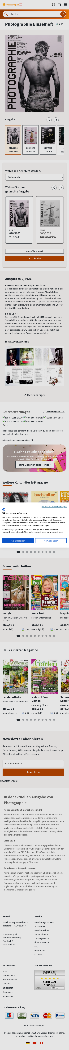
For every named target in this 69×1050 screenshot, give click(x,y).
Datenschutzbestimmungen (54, 506)
